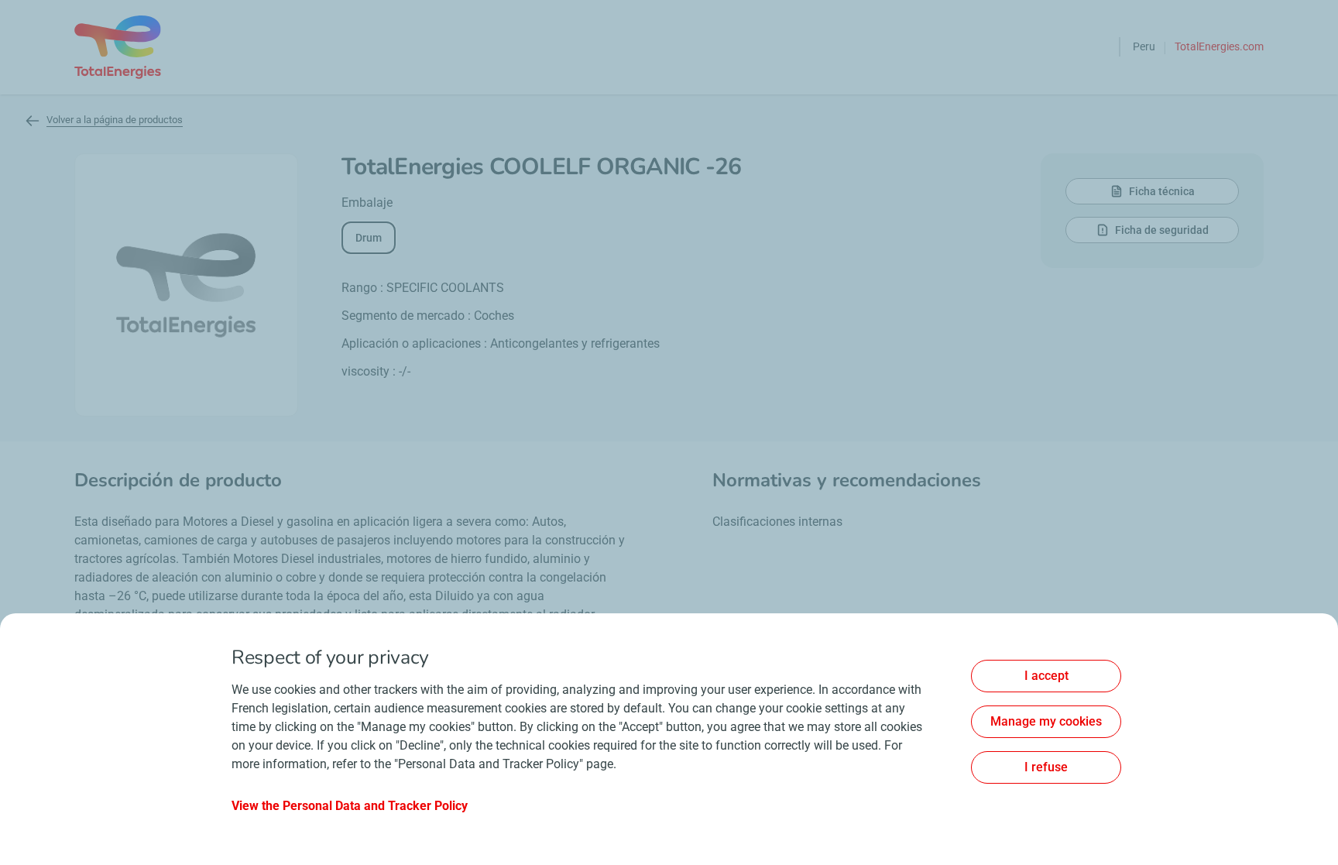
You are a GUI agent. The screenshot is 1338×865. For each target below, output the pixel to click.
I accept (1046, 675)
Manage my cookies (1046, 721)
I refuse (1046, 767)
